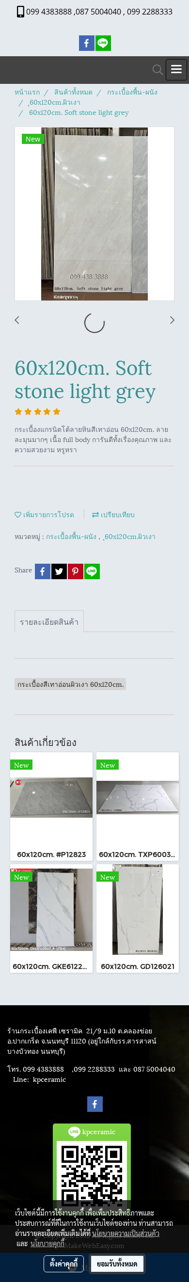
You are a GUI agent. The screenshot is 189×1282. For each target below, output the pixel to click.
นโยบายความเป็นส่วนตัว (125, 1233)
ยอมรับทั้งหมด (117, 1263)
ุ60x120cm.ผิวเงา (130, 536)
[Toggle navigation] (176, 69)
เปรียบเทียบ (117, 514)
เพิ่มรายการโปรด (47, 514)
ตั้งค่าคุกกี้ (64, 1263)
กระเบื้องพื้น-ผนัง (72, 536)
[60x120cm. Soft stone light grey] (94, 214)
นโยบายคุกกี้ (47, 1243)
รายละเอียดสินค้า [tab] (49, 621)
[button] (154, 70)
